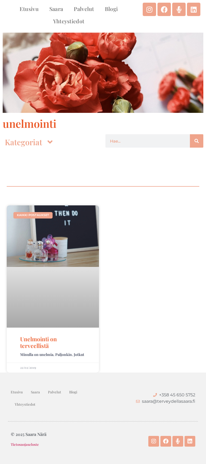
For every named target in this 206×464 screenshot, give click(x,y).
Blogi (111, 8)
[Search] (196, 141)
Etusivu (29, 8)
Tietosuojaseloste (25, 444)
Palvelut (84, 8)
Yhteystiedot (68, 21)
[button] (28, 142)
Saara (56, 8)
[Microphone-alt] (179, 9)
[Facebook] (164, 9)
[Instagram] (149, 9)
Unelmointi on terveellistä (38, 342)
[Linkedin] (193, 9)
